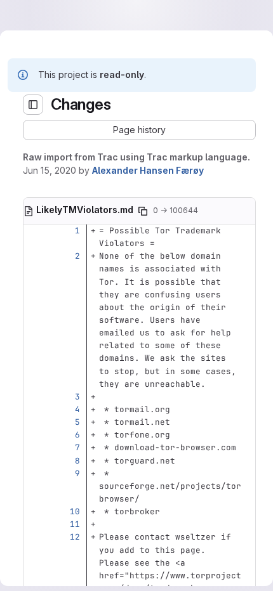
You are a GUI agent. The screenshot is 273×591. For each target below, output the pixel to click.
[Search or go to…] (223, 15)
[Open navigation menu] (36, 15)
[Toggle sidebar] (18, 104)
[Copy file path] (140, 265)
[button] (132, 130)
